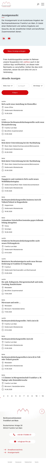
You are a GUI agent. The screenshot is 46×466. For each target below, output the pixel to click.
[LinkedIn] (4, 38)
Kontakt (10, 462)
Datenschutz (28, 462)
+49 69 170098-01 (24, 435)
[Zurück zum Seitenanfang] (41, 411)
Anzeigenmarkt (13, 452)
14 (43, 396)
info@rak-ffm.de (24, 442)
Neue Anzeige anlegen (17, 51)
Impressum (18, 462)
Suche (36, 462)
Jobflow (26, 62)
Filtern (15, 93)
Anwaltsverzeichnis (15, 450)
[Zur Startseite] (6, 4)
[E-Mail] (9, 38)
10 (36, 396)
